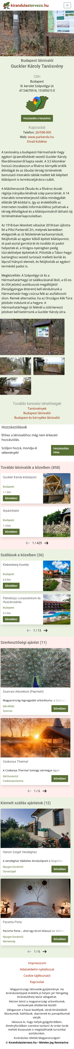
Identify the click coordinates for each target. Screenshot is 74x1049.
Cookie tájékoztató (37, 976)
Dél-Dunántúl (10, 776)
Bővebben (11, 498)
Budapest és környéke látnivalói (37, 418)
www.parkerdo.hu (41, 137)
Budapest (8, 486)
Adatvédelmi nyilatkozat (37, 969)
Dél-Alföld (8, 706)
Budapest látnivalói (37, 413)
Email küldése (37, 141)
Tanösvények (37, 408)
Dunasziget (9, 871)
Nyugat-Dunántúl (13, 866)
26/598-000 (43, 132)
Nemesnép (9, 941)
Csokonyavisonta (13, 780)
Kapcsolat (37, 982)
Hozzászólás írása (61, 450)
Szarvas (7, 710)
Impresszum (37, 963)
